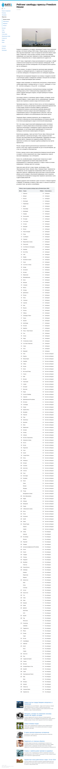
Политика (4, 12)
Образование (6, 21)
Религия (4, 25)
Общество (4, 16)
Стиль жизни (4, 34)
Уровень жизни (6, 19)
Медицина (5, 23)
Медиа (3, 40)
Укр (4, 8)
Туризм (3, 32)
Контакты (4, 48)
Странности (4, 38)
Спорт (3, 30)
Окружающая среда (6, 36)
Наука (3, 42)
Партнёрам (4, 50)
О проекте (4, 46)
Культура (4, 28)
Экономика (4, 14)
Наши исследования (6, 10)
